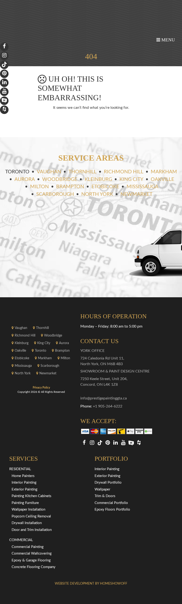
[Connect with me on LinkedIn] (115, 443)
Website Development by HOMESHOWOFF (91, 583)
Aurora (24, 179)
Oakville (162, 179)
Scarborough (55, 194)
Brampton (70, 186)
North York (97, 194)
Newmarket (136, 194)
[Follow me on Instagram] (92, 443)
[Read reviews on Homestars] (131, 443)
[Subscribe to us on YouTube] (123, 443)
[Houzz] (139, 443)
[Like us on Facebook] (84, 443)
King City (131, 179)
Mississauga (142, 186)
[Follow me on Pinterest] (108, 443)
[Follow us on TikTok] (100, 443)
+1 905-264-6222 (107, 406)
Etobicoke (105, 186)
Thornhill (82, 171)
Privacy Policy (41, 387)
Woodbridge (59, 179)
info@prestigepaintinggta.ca (103, 398)
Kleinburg (98, 179)
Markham (164, 171)
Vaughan (49, 171)
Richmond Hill (123, 171)
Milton (39, 186)
